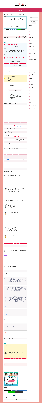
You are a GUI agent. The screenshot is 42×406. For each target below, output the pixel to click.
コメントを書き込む (15, 399)
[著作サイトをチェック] (14, 395)
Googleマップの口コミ (6, 329)
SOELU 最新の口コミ (12, 98)
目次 (14, 90)
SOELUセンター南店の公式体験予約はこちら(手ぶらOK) (15, 358)
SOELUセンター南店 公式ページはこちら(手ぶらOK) (15, 63)
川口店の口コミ (5, 314)
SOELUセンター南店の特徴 (12, 93)
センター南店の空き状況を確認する (19, 126)
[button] (23, 29)
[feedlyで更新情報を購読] (15, 395)
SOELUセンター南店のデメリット (13, 97)
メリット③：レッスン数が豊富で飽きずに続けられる (15, 96)
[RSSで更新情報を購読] (16, 395)
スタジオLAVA (7, 159)
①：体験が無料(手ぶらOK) (13, 94)
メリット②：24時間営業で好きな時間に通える (15, 95)
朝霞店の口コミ (5, 306)
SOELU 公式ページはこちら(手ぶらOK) (15, 243)
